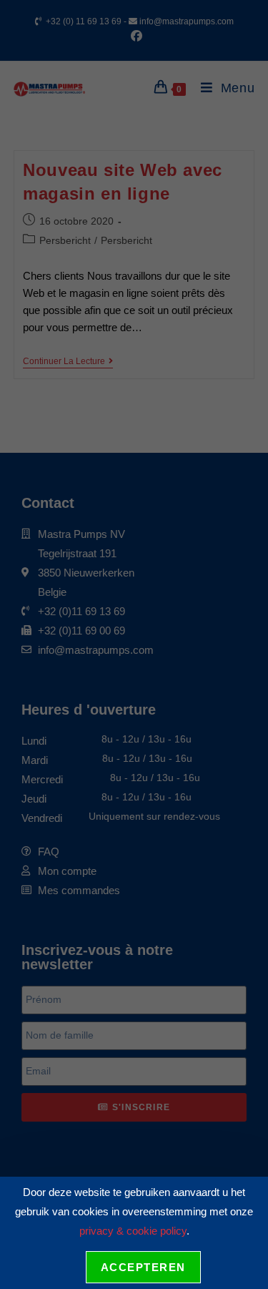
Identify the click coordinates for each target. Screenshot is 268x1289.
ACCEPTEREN (143, 1267)
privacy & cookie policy (133, 1231)
